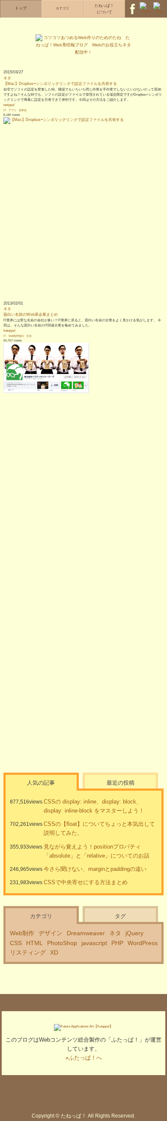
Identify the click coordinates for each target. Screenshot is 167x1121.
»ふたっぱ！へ (84, 1058)
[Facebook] (132, 4)
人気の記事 (41, 783)
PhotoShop (62, 943)
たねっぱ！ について (104, 8)
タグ (120, 916)
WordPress (143, 943)
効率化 (23, 110)
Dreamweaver (86, 933)
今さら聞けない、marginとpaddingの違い (95, 869)
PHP (117, 943)
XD (54, 952)
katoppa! (9, 330)
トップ (21, 8)
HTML (34, 943)
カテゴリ (41, 916)
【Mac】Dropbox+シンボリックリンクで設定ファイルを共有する (60, 84)
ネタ (7, 78)
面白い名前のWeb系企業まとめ (30, 314)
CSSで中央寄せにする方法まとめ (86, 882)
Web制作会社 (16, 335)
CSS (16, 943)
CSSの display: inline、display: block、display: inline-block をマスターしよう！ (94, 806)
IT (4, 110)
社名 (29, 335)
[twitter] (146, 4)
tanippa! (9, 105)
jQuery (134, 933)
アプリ (12, 110)
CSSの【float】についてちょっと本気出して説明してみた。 (99, 828)
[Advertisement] (83, 207)
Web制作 (22, 933)
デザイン (51, 933)
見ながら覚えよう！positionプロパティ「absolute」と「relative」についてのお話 (96, 851)
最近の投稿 (120, 783)
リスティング (28, 952)
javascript (94, 943)
